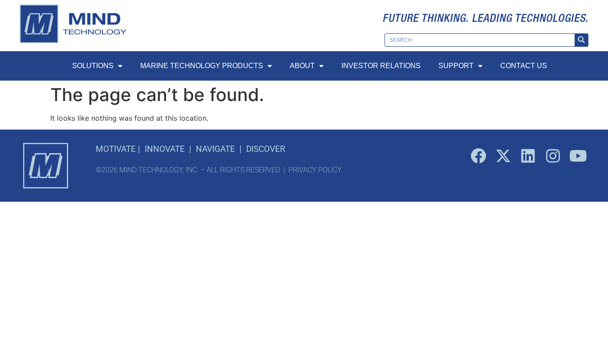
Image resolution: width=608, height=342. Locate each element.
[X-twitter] (502, 155)
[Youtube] (577, 155)
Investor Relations (381, 65)
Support (456, 65)
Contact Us (523, 65)
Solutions (92, 65)
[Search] (581, 40)
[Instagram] (552, 155)
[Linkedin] (527, 155)
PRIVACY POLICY (315, 170)
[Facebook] (478, 155)
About (302, 65)
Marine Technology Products (201, 65)
